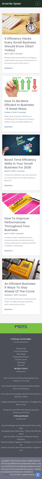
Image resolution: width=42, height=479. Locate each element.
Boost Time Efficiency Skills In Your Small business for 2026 (20, 163)
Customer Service (21, 359)
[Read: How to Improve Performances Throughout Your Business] (21, 204)
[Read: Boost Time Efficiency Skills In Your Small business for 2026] (21, 145)
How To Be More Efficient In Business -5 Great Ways (19, 105)
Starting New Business (21, 357)
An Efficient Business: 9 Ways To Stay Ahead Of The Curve (20, 287)
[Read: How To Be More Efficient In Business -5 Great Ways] (21, 86)
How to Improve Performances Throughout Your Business (17, 224)
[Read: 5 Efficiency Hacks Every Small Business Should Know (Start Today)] (21, 24)
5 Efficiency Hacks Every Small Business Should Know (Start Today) (20, 44)
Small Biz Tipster (11, 3)
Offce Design (21, 354)
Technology (21, 362)
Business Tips (21, 348)
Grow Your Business (21, 351)
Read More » (8, 68)
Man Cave (21, 365)
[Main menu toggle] (37, 4)
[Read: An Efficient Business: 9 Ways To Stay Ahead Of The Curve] (21, 269)
